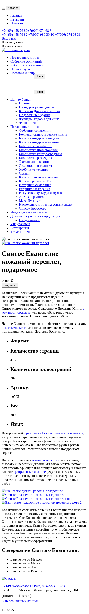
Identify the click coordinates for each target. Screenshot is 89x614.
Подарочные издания (34, 115)
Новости (16, 23)
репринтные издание (30, 472)
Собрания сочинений (35, 130)
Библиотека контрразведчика (40, 154)
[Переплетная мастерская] (9, 578)
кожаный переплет (45, 460)
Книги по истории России (38, 177)
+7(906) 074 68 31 (40, 30)
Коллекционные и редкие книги (43, 134)
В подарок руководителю (37, 107)
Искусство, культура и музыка (41, 193)
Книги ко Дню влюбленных (39, 111)
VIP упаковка (20, 224)
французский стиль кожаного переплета (53, 433)
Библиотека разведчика (36, 158)
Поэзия (24, 103)
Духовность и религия (35, 165)
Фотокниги (27, 123)
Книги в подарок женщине (39, 138)
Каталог (13, 8)
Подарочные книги (24, 57)
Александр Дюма (31, 197)
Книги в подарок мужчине (39, 142)
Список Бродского (32, 208)
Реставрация (19, 228)
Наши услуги (20, 69)
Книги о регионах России (38, 181)
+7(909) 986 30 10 (41, 34)
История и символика (35, 185)
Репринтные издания (34, 189)
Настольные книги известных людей (46, 204)
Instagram (17, 19)
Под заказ (9, 285)
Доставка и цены (22, 73)
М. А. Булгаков (30, 200)
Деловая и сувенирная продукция (35, 216)
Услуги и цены (21, 232)
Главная (16, 15)
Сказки (24, 173)
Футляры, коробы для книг (39, 119)
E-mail (62, 586)
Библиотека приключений (38, 150)
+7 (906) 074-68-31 (43, 586)
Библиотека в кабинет (26, 65)
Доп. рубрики (20, 99)
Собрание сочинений (26, 61)
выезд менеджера (14, 327)
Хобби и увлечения (33, 169)
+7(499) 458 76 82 (14, 30)
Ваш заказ (9, 38)
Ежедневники (29, 220)
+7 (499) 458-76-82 (15, 586)
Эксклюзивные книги (35, 162)
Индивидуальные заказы (28, 212)
